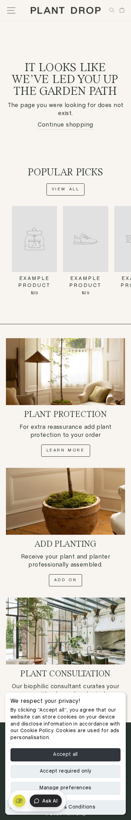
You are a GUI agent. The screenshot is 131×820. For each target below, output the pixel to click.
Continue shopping (65, 125)
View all (66, 189)
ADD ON (65, 580)
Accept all (65, 754)
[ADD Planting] (65, 501)
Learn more (65, 450)
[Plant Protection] (65, 371)
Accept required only (66, 771)
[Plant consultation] (65, 631)
